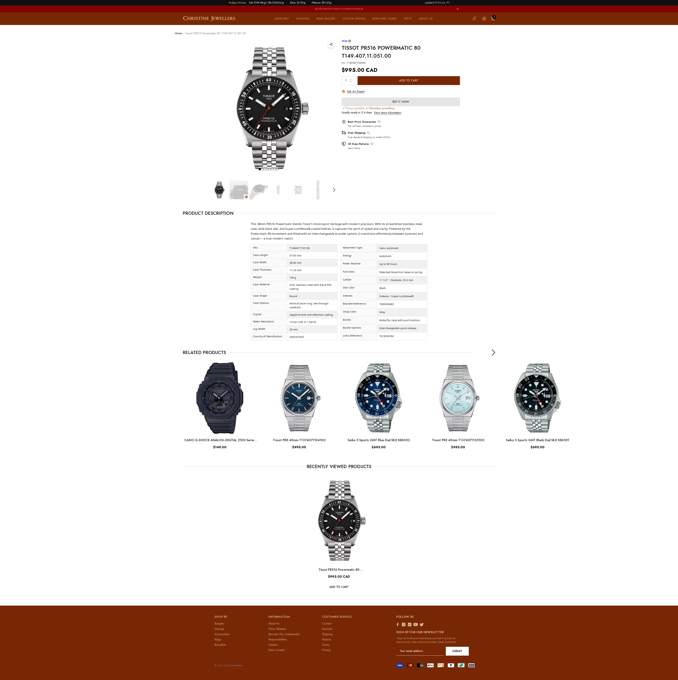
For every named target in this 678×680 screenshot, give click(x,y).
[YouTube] (417, 624)
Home (178, 33)
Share (331, 44)
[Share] (331, 44)
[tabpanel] (268, 107)
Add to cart (408, 80)
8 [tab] (277, 169)
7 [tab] (274, 169)
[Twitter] (423, 624)
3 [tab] (264, 169)
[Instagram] (405, 624)
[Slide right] (334, 190)
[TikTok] (411, 624)
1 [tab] (259, 169)
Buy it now (400, 102)
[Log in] (484, 18)
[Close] (457, 8)
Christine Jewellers (233, 665)
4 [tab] (267, 169)
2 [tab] (262, 169)
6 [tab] (272, 169)
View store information (387, 113)
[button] (284, 18)
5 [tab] (269, 169)
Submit (457, 651)
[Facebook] (399, 624)
